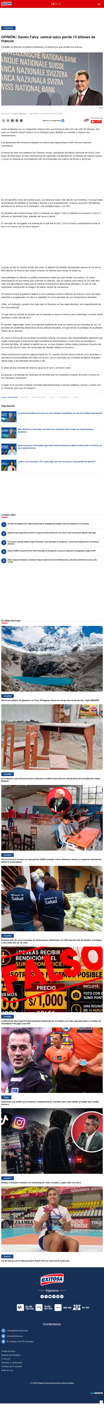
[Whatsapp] (3, 120)
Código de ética (8, 1351)
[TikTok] (62, 1296)
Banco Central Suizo (39, 397)
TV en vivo (6, 1359)
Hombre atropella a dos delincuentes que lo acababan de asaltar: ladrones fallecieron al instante (48, 524)
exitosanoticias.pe (15, 1336)
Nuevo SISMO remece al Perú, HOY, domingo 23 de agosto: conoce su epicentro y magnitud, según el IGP (52, 551)
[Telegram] (21, 120)
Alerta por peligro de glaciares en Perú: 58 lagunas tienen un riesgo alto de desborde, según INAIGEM (50, 700)
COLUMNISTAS (63, 397)
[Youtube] (50, 1296)
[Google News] (58, 1296)
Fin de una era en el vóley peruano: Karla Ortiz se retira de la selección (35, 1261)
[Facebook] (12, 120)
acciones (24, 397)
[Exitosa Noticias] (6, 4)
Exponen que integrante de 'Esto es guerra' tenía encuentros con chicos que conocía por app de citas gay (52, 533)
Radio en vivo (7, 1370)
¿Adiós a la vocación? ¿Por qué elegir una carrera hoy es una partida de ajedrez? (57, 461)
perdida (76, 397)
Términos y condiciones (11, 1362)
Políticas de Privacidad (11, 1366)
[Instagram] (54, 1296)
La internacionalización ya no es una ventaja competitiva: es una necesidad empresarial (60, 413)
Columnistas (8, 28)
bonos (52, 397)
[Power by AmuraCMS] (96, 1393)
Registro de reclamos (10, 1355)
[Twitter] (8, 120)
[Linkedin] (17, 120)
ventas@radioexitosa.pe (17, 1330)
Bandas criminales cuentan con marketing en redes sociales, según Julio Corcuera (41, 1182)
